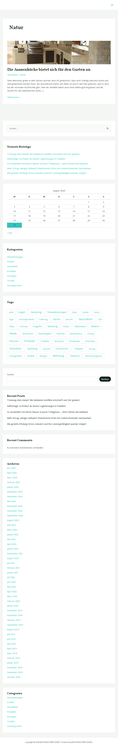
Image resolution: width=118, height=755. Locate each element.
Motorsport (27, 333)
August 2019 (13, 629)
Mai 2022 (11, 539)
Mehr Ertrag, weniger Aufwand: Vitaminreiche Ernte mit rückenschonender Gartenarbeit (49, 168)
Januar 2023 (12, 534)
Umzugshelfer (15, 356)
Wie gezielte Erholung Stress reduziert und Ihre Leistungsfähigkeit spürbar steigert (46, 172)
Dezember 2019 (14, 610)
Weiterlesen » (13, 97)
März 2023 (12, 529)
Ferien (97, 312)
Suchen (10, 374)
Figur (11, 319)
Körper (66, 326)
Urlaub (30, 355)
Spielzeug (32, 348)
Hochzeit (24, 326)
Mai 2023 (11, 524)
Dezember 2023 (14, 505)
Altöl (11, 312)
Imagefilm (37, 326)
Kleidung (53, 326)
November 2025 (14, 491)
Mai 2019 (11, 643)
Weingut (43, 356)
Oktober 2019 (13, 620)
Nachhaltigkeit (45, 333)
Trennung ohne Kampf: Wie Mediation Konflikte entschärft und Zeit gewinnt (43, 154)
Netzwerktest (76, 333)
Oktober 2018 (13, 677)
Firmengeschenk (26, 319)
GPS (100, 319)
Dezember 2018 (14, 667)
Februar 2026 (13, 482)
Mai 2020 (11, 586)
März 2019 (12, 653)
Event (74, 312)
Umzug (91, 348)
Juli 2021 (11, 563)
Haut (11, 326)
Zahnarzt (75, 355)
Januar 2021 (12, 572)
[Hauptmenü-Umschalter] (112, 5)
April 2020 (12, 591)
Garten (56, 319)
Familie (85, 312)
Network (61, 333)
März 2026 (12, 477)
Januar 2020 (12, 605)
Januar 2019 (12, 662)
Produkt (29, 341)
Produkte (11, 271)
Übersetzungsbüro (93, 356)
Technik (10, 280)
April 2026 (12, 472)
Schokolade (74, 341)
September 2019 (15, 624)
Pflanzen (13, 341)
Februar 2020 (13, 601)
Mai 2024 (11, 501)
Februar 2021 (13, 567)
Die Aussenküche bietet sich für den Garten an (49, 70)
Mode (13, 333)
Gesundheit (12, 74)
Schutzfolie (90, 341)
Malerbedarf (80, 326)
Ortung (90, 333)
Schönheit (15, 348)
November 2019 (14, 615)
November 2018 (14, 672)
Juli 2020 (11, 577)
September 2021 (15, 553)
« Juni (9, 232)
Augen (21, 312)
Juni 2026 (11, 467)
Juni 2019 (11, 638)
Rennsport (59, 341)
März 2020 (12, 596)
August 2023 (13, 520)
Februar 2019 (13, 657)
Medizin (95, 326)
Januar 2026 (12, 487)
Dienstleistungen (15, 256)
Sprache (46, 348)
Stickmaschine (62, 348)
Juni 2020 (11, 581)
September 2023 (15, 515)
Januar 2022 (12, 548)
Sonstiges (11, 275)
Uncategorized (14, 285)
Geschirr (69, 319)
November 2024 (14, 496)
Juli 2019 (11, 634)
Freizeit (10, 261)
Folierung (43, 319)
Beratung (36, 312)
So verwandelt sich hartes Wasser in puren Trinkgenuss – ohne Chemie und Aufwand (47, 163)
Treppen (78, 348)
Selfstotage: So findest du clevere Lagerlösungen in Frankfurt (36, 158)
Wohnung (58, 355)
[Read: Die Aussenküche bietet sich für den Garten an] (59, 52)
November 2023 (14, 510)
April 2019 (12, 648)
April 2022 (12, 544)
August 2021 (13, 558)
